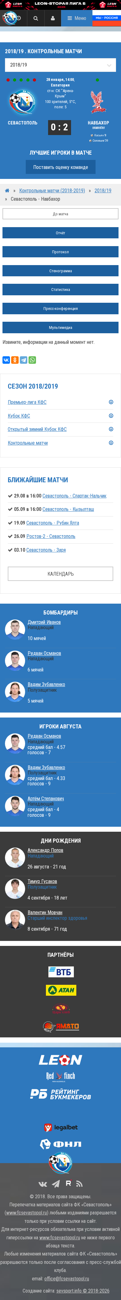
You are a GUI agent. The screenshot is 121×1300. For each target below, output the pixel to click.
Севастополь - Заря (46, 550)
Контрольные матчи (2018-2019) (52, 191)
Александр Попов (45, 850)
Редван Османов (44, 653)
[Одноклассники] (15, 360)
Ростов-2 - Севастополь (50, 536)
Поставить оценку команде (60, 167)
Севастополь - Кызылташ (68, 509)
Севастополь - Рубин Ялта (52, 523)
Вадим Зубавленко (46, 684)
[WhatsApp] (32, 360)
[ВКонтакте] (6, 360)
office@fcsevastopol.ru (66, 1279)
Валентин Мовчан (45, 912)
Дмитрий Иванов (44, 622)
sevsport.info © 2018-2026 (83, 1291)
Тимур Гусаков (42, 881)
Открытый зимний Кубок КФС (37, 429)
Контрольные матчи (28, 443)
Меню (80, 18)
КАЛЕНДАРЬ (60, 574)
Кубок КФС (19, 416)
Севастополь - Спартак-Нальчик (74, 496)
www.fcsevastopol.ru (26, 1213)
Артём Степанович (46, 799)
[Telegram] (23, 360)
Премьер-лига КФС (27, 402)
